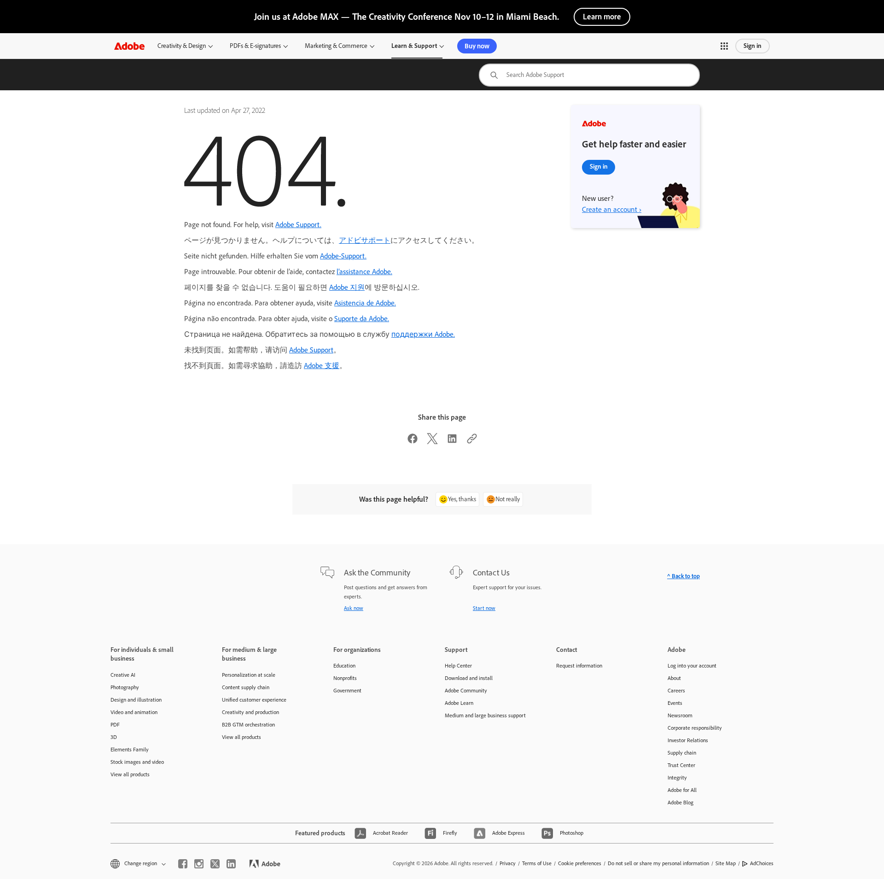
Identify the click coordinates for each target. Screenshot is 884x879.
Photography (124, 687)
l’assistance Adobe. (364, 271)
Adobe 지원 (347, 287)
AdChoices (762, 863)
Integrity (677, 777)
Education (344, 665)
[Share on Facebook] (412, 441)
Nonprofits (345, 678)
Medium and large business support (485, 715)
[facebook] (182, 863)
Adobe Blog (680, 802)
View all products (130, 774)
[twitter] (215, 863)
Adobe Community (466, 690)
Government (347, 690)
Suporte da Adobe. (361, 318)
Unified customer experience (254, 700)
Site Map (725, 863)
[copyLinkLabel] (471, 441)
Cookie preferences (579, 863)
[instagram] (199, 863)
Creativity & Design (181, 46)
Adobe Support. (298, 224)
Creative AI (122, 675)
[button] (724, 46)
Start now (484, 608)
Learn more (602, 16)
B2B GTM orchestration (248, 724)
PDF (115, 724)
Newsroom (680, 715)
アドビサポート (364, 240)
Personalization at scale (248, 675)
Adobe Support (311, 350)
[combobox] (589, 75)
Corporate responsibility (695, 728)
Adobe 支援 (321, 365)
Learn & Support (414, 46)
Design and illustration (136, 700)
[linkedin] (231, 863)
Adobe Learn (459, 703)
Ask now (353, 608)
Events (675, 703)
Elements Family (129, 749)
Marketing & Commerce (336, 46)
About (674, 678)
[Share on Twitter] (432, 441)
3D (113, 737)
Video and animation (133, 712)
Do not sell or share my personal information (658, 863)
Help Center (458, 665)
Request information (579, 665)
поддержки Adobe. (423, 334)
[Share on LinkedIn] (452, 441)
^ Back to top (683, 576)
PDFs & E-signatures (255, 46)
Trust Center (681, 765)
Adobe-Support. (343, 256)
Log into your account (692, 665)
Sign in (753, 46)
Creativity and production (250, 712)
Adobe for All (682, 790)
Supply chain (682, 753)
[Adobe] (129, 46)
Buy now (477, 46)
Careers (676, 690)
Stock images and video (137, 762)
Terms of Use (537, 863)
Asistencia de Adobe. (365, 303)
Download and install (469, 678)
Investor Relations (688, 740)
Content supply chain (245, 687)
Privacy (508, 863)
